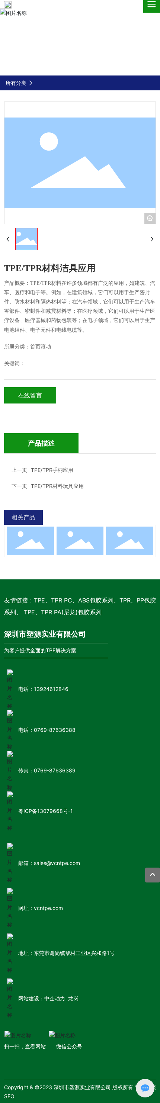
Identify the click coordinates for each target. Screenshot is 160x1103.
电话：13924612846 (43, 689)
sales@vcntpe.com (57, 863)
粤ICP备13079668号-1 (45, 811)
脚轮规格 (129, 537)
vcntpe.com (48, 908)
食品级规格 (30, 537)
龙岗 (73, 998)
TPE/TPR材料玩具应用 (57, 486)
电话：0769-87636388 (47, 730)
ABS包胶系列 (95, 600)
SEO (9, 1096)
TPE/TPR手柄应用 (52, 470)
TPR (125, 600)
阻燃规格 (80, 537)
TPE (39, 600)
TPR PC (61, 600)
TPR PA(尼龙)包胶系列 (71, 612)
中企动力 (54, 998)
